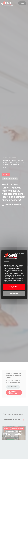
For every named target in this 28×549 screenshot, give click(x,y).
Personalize (14, 293)
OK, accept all (15, 287)
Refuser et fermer (20, 253)
